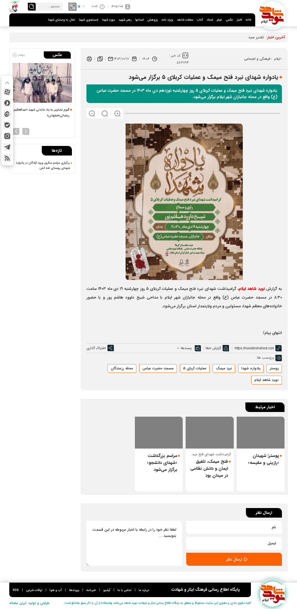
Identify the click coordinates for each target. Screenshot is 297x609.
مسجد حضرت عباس (158, 368)
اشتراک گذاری (96, 348)
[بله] (7, 125)
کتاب (200, 19)
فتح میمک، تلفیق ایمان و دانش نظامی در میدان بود (209, 468)
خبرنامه (91, 590)
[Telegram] (7, 147)
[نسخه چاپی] (89, 58)
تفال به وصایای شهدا (61, 19)
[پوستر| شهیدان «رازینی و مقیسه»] (261, 433)
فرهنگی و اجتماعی (257, 59)
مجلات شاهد (185, 19)
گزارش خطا (213, 348)
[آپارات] (7, 92)
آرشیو (106, 590)
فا (79, 6)
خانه (248, 19)
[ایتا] (7, 114)
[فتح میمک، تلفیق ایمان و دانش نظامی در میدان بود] (210, 433)
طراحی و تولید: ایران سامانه (29, 603)
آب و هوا (56, 590)
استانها (139, 19)
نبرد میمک (224, 368)
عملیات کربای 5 (195, 368)
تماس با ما (124, 590)
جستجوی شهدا (88, 19)
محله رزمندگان (122, 368)
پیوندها (74, 590)
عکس (229, 19)
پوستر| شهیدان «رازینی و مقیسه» (263, 459)
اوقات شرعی (34, 590)
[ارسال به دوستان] (110, 58)
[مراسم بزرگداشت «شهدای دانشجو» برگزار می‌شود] (159, 433)
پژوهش (152, 19)
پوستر (274, 368)
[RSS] (7, 158)
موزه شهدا (108, 19)
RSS (16, 590)
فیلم (219, 19)
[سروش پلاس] (7, 103)
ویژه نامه (167, 19)
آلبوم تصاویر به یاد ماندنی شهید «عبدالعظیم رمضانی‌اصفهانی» (41, 112)
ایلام (277, 59)
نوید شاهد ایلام (252, 288)
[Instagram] (7, 136)
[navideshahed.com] (272, 14)
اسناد (210, 19)
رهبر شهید (125, 19)
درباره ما (144, 590)
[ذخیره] (100, 58)
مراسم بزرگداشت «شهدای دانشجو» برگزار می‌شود (162, 462)
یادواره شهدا (250, 368)
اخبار (239, 19)
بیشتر (21, 55)
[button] (25, 131)
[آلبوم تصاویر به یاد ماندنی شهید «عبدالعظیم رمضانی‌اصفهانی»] (42, 83)
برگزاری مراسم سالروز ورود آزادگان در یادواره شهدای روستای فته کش (43, 165)
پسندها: (186, 348)
